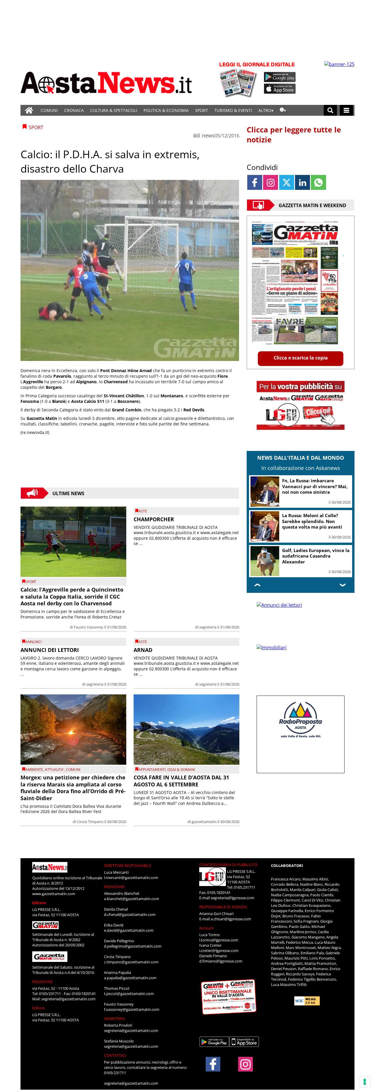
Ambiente (34, 769)
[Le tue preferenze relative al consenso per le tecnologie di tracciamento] (364, 1081)
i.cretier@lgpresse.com (218, 950)
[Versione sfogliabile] (239, 79)
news (208, 135)
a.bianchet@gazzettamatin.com (131, 898)
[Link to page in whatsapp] (318, 182)
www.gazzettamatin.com (53, 893)
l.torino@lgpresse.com (218, 940)
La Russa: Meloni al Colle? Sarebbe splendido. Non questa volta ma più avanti (312, 521)
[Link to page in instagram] (270, 182)
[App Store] (280, 89)
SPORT (201, 110)
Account (206, 928)
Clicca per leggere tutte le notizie (294, 134)
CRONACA (74, 110)
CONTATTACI (115, 1055)
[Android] (280, 77)
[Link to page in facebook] (254, 182)
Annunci (33, 641)
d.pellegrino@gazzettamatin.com (132, 946)
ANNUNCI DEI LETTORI (50, 649)
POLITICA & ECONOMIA (166, 110)
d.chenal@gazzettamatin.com (130, 914)
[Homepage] (29, 110)
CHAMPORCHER (154, 519)
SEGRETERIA (114, 1018)
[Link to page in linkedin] (302, 182)
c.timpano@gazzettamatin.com (131, 962)
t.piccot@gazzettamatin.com (129, 993)
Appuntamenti (152, 769)
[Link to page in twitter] (286, 182)
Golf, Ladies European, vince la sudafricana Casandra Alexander (316, 556)
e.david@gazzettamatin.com (129, 930)
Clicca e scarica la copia (301, 358)
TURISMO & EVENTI (233, 110)
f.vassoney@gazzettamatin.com (131, 1009)
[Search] (330, 110)
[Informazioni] (283, 110)
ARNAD (143, 649)
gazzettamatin (204, 821)
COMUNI (49, 110)
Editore (39, 902)
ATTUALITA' (54, 769)
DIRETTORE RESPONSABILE (127, 865)
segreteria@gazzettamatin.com (68, 998)
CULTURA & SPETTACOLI (113, 110)
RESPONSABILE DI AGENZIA (223, 906)
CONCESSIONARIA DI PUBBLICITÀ (228, 864)
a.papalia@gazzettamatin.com (130, 977)
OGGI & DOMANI (181, 769)
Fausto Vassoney (88, 627)
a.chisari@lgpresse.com (231, 918)
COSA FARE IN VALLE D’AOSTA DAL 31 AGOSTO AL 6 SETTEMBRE (181, 781)
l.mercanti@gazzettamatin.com (131, 877)
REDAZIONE (42, 981)
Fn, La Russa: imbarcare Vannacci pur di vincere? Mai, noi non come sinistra (314, 486)
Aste (143, 511)
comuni (73, 769)
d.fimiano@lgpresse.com (220, 961)
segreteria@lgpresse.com (232, 897)
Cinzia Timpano (90, 821)
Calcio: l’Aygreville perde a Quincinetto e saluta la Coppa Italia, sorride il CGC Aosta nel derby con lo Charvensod (72, 596)
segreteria (208, 627)
